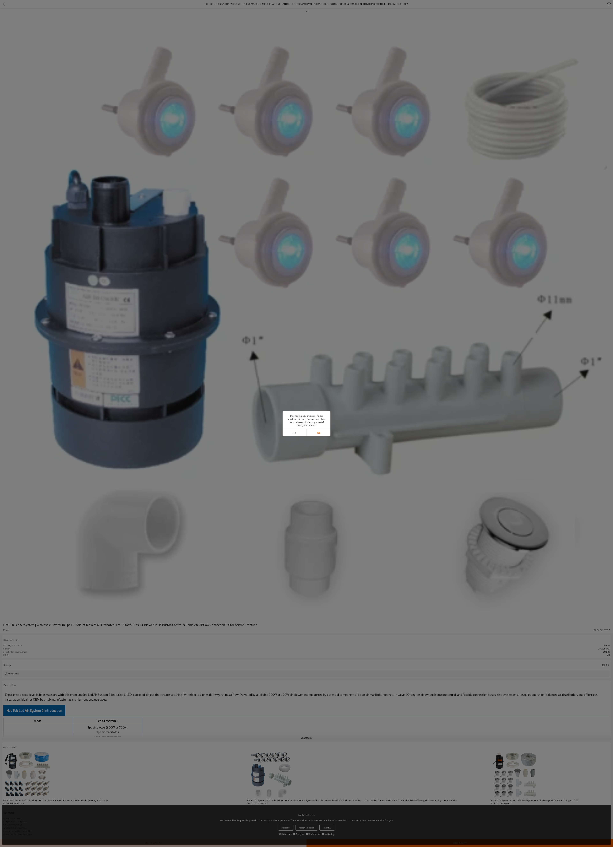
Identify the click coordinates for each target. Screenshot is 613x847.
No (294, 433)
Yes (318, 433)
